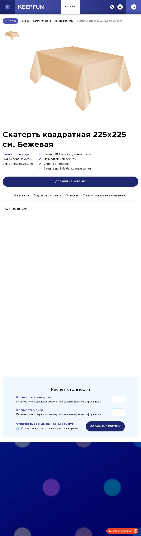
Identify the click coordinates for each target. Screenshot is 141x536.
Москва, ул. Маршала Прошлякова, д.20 (70, 492)
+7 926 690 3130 (70, 484)
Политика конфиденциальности (41, 475)
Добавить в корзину (70, 181)
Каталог (70, 7)
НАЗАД (12, 21)
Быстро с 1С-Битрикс (120, 530)
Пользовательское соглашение (100, 475)
